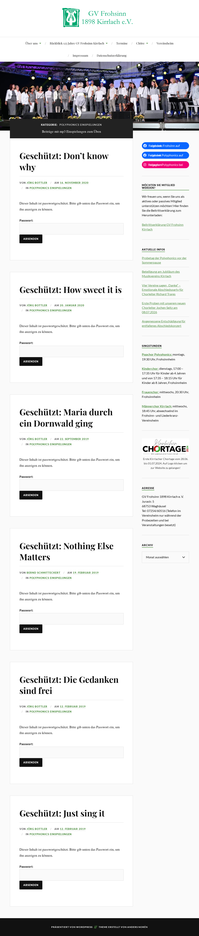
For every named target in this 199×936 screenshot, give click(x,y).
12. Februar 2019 (73, 706)
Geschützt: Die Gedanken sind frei (69, 685)
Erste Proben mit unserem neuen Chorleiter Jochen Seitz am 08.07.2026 (164, 307)
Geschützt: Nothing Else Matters (66, 551)
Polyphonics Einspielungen (51, 188)
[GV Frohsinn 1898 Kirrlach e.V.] (99, 25)
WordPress (84, 927)
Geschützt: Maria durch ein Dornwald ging (66, 417)
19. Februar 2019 (86, 572)
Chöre (140, 43)
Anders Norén (137, 927)
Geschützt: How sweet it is (70, 289)
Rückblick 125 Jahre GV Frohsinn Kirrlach (77, 43)
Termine (122, 43)
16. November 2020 (74, 182)
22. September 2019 (74, 439)
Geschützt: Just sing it (62, 813)
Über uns (31, 43)
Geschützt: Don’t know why (63, 161)
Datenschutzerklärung (112, 55)
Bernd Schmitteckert (43, 572)
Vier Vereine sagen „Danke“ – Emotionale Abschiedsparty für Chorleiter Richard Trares (162, 289)
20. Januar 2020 (72, 305)
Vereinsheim (165, 43)
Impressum (80, 55)
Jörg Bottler (37, 182)
